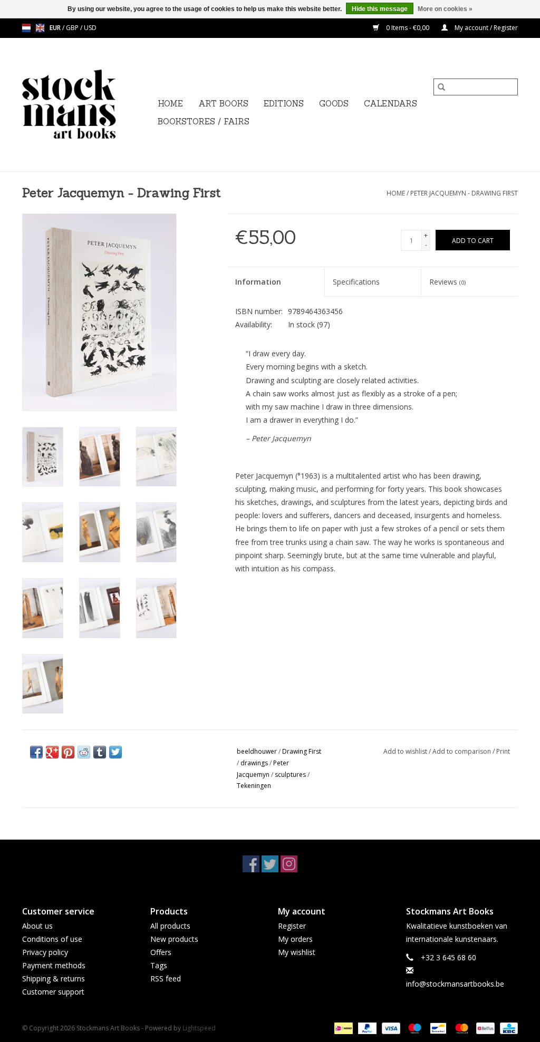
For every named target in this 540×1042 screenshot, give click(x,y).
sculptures (290, 774)
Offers (160, 952)
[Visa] (390, 1027)
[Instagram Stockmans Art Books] (289, 863)
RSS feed (165, 978)
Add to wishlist (406, 751)
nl (26, 28)
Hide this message (380, 9)
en (40, 28)
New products (174, 939)
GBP (73, 27)
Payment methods (53, 965)
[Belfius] (484, 1027)
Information (258, 282)
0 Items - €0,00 (407, 27)
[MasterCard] (460, 1027)
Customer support (53, 992)
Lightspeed (199, 1028)
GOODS (334, 104)
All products (170, 926)
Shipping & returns (53, 978)
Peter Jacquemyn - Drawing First (464, 193)
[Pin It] (68, 752)
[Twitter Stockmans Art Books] (270, 863)
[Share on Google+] (52, 752)
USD (90, 27)
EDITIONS (284, 104)
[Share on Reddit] (84, 752)
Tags (158, 965)
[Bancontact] (437, 1027)
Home (170, 104)
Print (503, 751)
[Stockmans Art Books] (86, 104)
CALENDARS (390, 104)
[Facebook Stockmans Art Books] (251, 863)
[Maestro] (414, 1027)
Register (292, 926)
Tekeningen (254, 785)
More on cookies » (445, 9)
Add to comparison (462, 751)
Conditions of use (52, 939)
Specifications (356, 282)
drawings (254, 762)
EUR (56, 27)
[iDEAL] (342, 1027)
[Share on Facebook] (36, 752)
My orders (295, 939)
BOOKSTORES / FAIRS (203, 121)
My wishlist (296, 952)
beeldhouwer (257, 751)
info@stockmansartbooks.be (455, 984)
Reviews (447, 282)
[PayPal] (366, 1027)
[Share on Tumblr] (99, 752)
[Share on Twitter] (115, 752)
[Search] (441, 87)
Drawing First (301, 751)
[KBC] (507, 1027)
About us (37, 926)
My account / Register (485, 27)
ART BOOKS (223, 104)
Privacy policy (45, 952)
